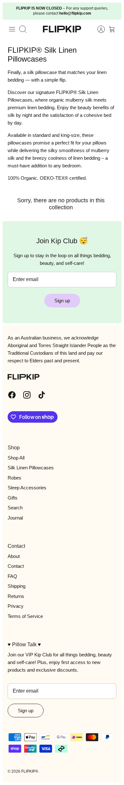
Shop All (16, 457)
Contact (16, 566)
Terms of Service (25, 616)
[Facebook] (11, 395)
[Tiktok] (41, 395)
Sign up (62, 300)
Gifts (12, 497)
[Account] (98, 29)
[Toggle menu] (12, 29)
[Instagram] (26, 395)
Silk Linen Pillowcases (31, 467)
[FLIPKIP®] (62, 29)
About (14, 556)
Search (15, 507)
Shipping (16, 586)
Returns (16, 596)
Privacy (16, 606)
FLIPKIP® (29, 771)
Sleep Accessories (27, 487)
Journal (15, 517)
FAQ (12, 576)
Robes (14, 477)
